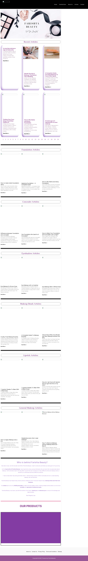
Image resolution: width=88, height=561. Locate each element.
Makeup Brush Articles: (30, 303)
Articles (76, 4)
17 (48, 139)
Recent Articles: (31, 42)
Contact (82, 4)
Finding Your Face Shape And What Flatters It (8, 121)
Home (55, 4)
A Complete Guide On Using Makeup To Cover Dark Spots (51, 74)
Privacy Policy (41, 551)
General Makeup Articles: (30, 408)
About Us (70, 4)
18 (51, 139)
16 (45, 139)
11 (29, 139)
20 (58, 139)
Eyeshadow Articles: (31, 253)
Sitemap (60, 551)
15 (42, 139)
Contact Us (34, 551)
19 (55, 139)
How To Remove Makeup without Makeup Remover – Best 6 (50, 444)
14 (38, 139)
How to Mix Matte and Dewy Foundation (29, 121)
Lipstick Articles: (30, 355)
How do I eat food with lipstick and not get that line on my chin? (51, 383)
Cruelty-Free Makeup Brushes (9, 337)
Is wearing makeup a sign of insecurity (9, 49)
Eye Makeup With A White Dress (51, 286)
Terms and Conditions (51, 551)
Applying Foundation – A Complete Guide (28, 184)
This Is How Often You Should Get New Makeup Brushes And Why (51, 336)
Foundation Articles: (31, 149)
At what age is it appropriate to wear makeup (51, 122)
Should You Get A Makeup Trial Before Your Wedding (30, 75)
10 (26, 139)
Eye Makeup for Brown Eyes (9, 286)
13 (35, 139)
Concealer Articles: (30, 201)
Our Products (31, 506)
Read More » (6, 60)
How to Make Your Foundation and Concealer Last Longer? (51, 234)
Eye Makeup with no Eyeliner (29, 285)
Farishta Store (62, 4)
